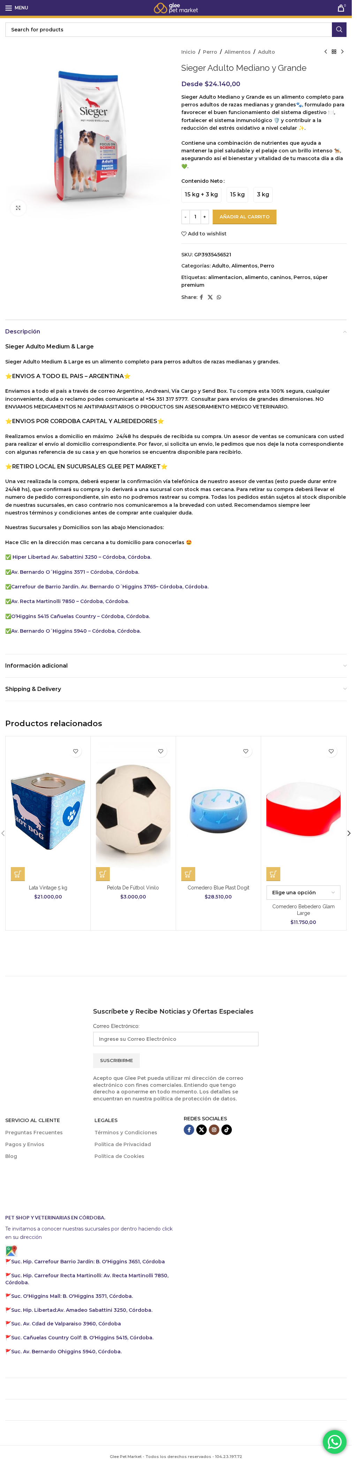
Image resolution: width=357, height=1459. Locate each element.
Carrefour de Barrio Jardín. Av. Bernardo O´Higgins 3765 (83, 587)
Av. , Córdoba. (81, 1310)
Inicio (188, 52)
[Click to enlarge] (18, 208)
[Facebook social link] (201, 297)
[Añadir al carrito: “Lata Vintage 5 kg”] (18, 874)
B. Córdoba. (82, 1337)
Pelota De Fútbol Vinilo (133, 887)
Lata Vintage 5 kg (48, 887)
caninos (280, 277)
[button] (349, 833)
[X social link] (210, 297)
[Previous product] (325, 52)
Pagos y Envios (24, 1144)
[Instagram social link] (214, 1130)
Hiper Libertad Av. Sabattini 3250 (55, 557)
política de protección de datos (194, 1099)
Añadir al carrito (244, 216)
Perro (210, 52)
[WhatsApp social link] (219, 297)
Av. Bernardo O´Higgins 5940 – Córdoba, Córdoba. (76, 631)
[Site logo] (176, 7)
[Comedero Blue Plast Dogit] (218, 811)
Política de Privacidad (122, 1144)
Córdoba (66, 1324)
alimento (256, 277)
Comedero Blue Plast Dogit (218, 887)
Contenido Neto (202, 181)
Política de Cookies (119, 1156)
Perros (302, 277)
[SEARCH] (339, 29)
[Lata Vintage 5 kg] (48, 811)
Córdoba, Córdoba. (125, 616)
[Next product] (342, 52)
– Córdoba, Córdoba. (125, 557)
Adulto (266, 52)
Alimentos (238, 52)
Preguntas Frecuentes (34, 1132)
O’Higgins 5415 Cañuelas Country (54, 616)
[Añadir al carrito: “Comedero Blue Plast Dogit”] (188, 874)
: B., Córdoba (88, 1261)
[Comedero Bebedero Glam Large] (303, 811)
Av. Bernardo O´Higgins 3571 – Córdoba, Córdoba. (75, 572)
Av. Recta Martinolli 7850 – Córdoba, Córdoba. (70, 601)
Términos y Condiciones (125, 1132)
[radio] (201, 195)
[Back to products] (334, 52)
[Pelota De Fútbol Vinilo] (133, 811)
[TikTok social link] (226, 1130)
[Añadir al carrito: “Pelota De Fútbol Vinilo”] (103, 874)
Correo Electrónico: (116, 1026)
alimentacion (225, 277)
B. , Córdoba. (72, 1296)
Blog (11, 1156)
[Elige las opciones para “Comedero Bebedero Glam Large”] (273, 874)
